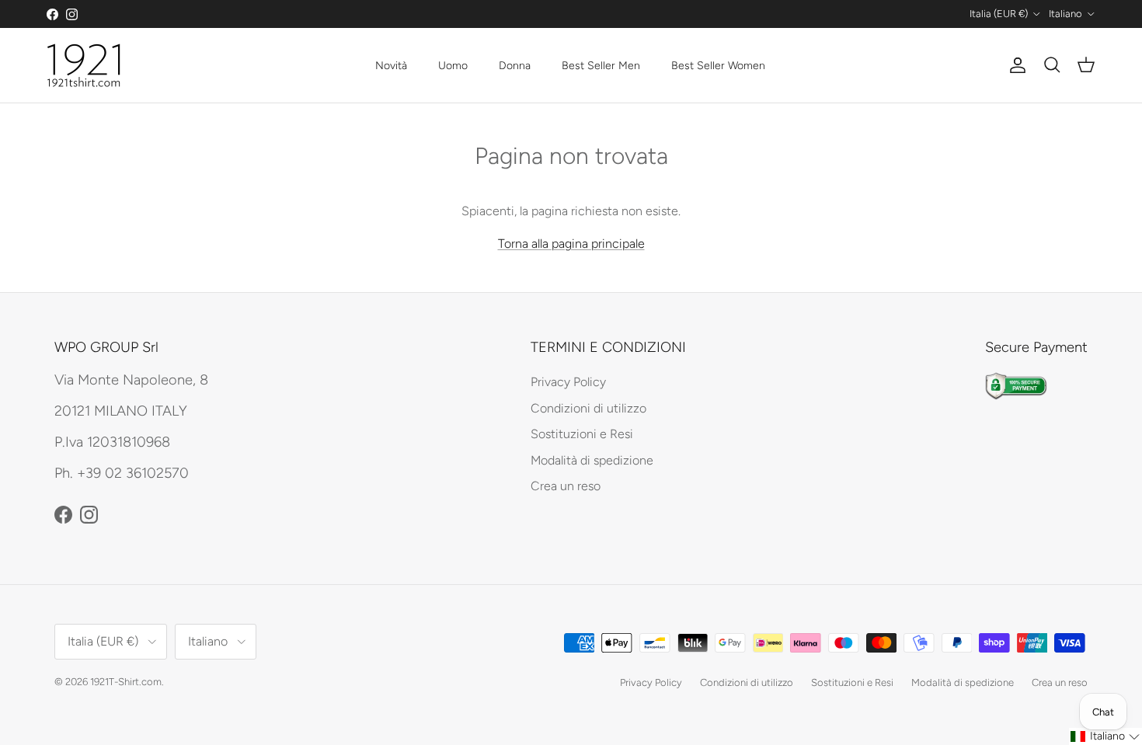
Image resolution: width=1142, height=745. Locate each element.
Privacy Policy (568, 381)
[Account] (1014, 65)
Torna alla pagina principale (571, 243)
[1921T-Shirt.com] (83, 65)
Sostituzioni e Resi (582, 433)
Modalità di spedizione (592, 460)
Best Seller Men (601, 65)
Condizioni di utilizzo (588, 408)
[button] (1105, 736)
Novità (391, 65)
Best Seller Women (718, 65)
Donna (515, 65)
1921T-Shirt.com (126, 682)
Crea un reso (566, 486)
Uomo (453, 65)
